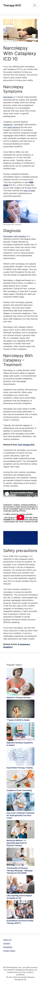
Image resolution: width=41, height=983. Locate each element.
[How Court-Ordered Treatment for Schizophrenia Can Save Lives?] (20, 802)
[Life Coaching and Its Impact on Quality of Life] (20, 884)
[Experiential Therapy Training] (20, 756)
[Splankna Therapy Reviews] (20, 681)
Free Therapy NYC (26, 445)
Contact (6, 943)
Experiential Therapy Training (20, 768)
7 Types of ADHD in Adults (18, 720)
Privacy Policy (9, 951)
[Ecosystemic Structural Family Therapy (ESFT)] (20, 909)
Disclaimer (7, 947)
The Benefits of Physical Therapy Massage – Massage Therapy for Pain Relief (20, 870)
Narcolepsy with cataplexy (14, 236)
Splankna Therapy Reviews (19, 697)
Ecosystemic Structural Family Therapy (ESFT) (20, 922)
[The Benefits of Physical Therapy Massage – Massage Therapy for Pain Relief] (20, 857)
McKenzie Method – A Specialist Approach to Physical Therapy (17, 843)
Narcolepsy (8, 97)
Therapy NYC (12, 5)
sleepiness (8, 124)
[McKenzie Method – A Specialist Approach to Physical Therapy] (20, 829)
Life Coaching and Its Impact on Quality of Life (19, 897)
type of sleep (29, 190)
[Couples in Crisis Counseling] (20, 779)
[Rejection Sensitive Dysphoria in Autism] (20, 731)
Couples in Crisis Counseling (19, 790)
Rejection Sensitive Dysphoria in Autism (20, 744)
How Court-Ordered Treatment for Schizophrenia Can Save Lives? (20, 815)
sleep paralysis (13, 127)
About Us (7, 940)
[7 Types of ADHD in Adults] (20, 709)
